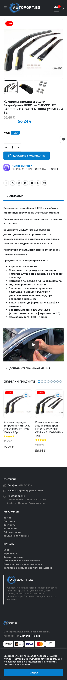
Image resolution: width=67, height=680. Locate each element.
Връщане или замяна (16, 535)
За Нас (7, 517)
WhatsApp (38, 183)
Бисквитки (10, 528)
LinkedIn (19, 183)
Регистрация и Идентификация (22, 564)
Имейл (32, 183)
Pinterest (25, 183)
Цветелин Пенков (30, 635)
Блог (6, 549)
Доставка (9, 521)
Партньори (10, 553)
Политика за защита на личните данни (27, 567)
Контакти (9, 524)
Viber (44, 183)
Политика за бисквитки (18, 664)
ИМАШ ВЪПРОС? (36, 167)
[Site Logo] (24, 8)
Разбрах (33, 672)
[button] (6, 8)
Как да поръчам (13, 556)
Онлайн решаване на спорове (21, 560)
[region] (33, 664)
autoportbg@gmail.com (28, 490)
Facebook (6, 183)
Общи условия (12, 532)
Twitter (12, 183)
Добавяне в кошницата (29, 155)
